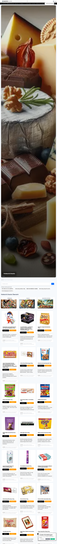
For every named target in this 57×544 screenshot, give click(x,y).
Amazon (12, 330)
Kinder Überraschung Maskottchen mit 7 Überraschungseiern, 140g (9, 327)
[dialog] (47, 536)
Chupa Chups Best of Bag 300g (44, 531)
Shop (6, 330)
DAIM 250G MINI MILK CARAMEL (32, 288)
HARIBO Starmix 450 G (42, 399)
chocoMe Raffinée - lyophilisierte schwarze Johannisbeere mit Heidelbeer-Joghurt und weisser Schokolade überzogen (26, 328)
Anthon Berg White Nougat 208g (26, 363)
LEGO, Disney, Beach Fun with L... (45, 288)
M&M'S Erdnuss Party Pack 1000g (44, 432)
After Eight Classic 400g (25, 432)
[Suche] (27, 1)
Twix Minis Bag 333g (7, 531)
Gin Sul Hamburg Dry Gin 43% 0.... (8, 290)
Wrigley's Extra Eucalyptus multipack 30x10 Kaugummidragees (45, 466)
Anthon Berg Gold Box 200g (20, 288)
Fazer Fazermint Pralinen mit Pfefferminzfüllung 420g (8, 466)
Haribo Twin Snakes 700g (7, 399)
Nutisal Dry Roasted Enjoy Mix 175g (44, 363)
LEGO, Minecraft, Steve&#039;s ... (8, 288)
